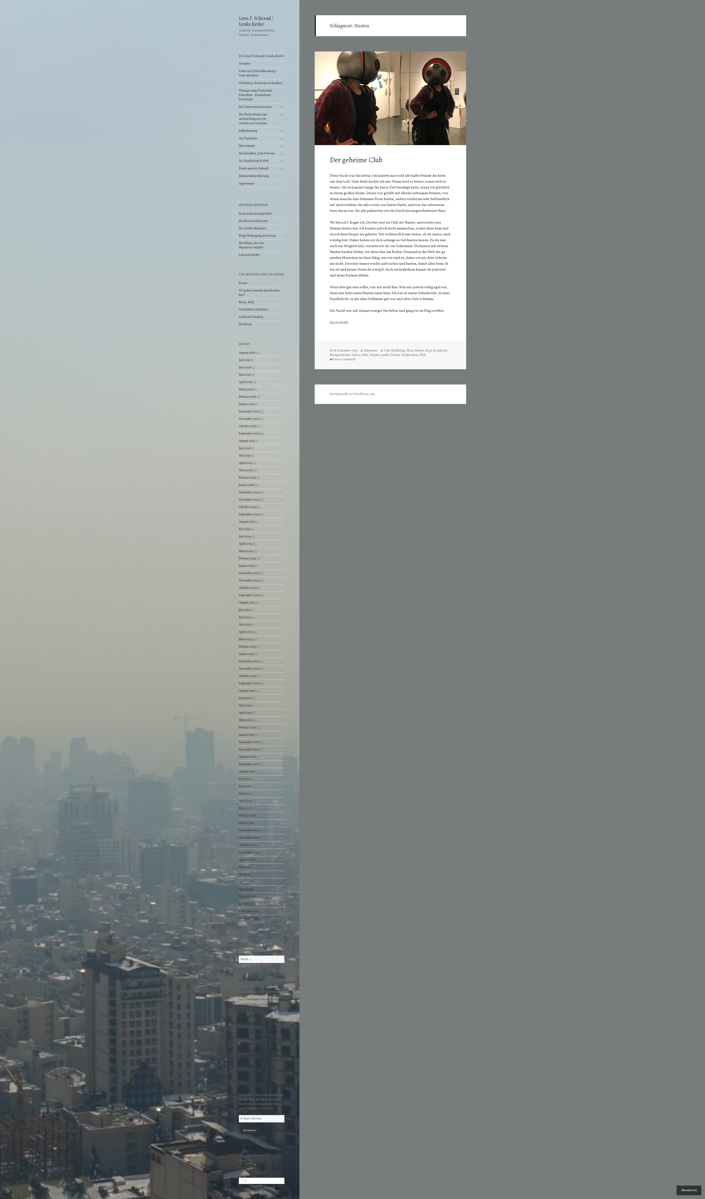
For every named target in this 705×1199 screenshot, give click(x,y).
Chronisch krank (255, 989)
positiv (385, 355)
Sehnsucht (243, 1055)
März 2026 (246, 390)
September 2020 (249, 853)
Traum (245, 1065)
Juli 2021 (244, 779)
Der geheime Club (356, 160)
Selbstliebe (260, 1055)
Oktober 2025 (247, 426)
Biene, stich (246, 302)
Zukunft (269, 1066)
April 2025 (245, 463)
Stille (251, 1060)
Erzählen (257, 994)
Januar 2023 (246, 654)
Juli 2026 (244, 360)
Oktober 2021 (247, 757)
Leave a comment (344, 359)
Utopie (255, 1066)
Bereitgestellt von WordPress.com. (352, 394)
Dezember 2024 (249, 492)
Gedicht (264, 999)
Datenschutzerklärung (254, 176)
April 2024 (246, 544)
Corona (267, 989)
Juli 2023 (244, 610)
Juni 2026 (245, 368)
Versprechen (409, 355)
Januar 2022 (246, 735)
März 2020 (246, 889)
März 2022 (246, 720)
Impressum (246, 184)
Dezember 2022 (249, 661)
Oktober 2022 (247, 676)
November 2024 (249, 500)
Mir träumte (247, 146)
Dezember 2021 (249, 742)
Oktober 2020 (248, 845)
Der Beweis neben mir (253, 221)
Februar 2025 (247, 478)
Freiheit (252, 999)
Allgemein (370, 351)
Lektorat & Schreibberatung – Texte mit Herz (258, 73)
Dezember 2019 (249, 911)
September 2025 (249, 434)
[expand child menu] (281, 107)
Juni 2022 (245, 698)
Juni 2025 (245, 448)
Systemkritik (275, 1060)
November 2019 (249, 919)
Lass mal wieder (249, 255)
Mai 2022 (245, 706)
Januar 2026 (247, 404)
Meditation (244, 1044)
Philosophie (268, 1044)
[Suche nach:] (261, 959)
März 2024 (246, 551)
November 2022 (249, 669)
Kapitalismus (253, 1009)
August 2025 (247, 441)
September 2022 (249, 684)
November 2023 (249, 581)
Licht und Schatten (251, 317)
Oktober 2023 (247, 588)
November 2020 (249, 838)
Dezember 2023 (249, 573)
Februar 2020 (247, 897)
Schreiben (276, 1050)
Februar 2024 (247, 559)
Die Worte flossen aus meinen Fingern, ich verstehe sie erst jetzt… (254, 119)
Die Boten (245, 324)
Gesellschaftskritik (267, 1004)
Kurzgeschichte (248, 1032)
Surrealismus (260, 1060)
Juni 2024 (245, 537)
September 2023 (249, 595)
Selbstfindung (248, 131)
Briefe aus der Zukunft (254, 169)
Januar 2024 (247, 566)
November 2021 (249, 750)
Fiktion (242, 999)
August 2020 (247, 860)
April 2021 (245, 801)
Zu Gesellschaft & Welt (253, 161)
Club (387, 351)
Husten (419, 351)
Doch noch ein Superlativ (255, 214)
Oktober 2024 (248, 507)
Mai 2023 (245, 625)
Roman (266, 1050)
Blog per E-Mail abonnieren (261, 1086)
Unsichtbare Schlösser (253, 310)
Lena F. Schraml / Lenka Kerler (256, 21)
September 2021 (249, 764)
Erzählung (271, 993)
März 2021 (245, 808)
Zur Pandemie (248, 138)
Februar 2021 (247, 816)
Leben (264, 1032)
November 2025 (249, 419)
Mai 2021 (244, 794)
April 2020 (246, 882)
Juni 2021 (245, 786)
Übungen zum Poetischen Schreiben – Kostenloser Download (255, 95)
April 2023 (245, 632)
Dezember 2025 (249, 412)
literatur (243, 1038)
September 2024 (249, 515)
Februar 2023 (247, 647)
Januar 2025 (246, 485)
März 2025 (246, 470)
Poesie (243, 283)
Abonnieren (249, 1130)
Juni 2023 (245, 617)
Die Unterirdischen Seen (255, 107)
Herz (243, 1009)
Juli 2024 (244, 529)
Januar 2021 (246, 823)
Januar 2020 (247, 904)
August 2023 (247, 603)
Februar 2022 (247, 728)
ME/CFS (274, 1038)
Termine (244, 64)
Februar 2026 (247, 397)
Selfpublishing (272, 1055)
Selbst (252, 1055)
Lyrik (265, 1038)
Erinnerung (245, 994)
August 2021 (246, 772)
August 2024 (247, 522)
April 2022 (245, 713)
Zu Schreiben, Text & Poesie (257, 154)
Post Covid (256, 1050)
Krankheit (440, 351)
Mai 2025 (245, 456)
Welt (262, 1066)
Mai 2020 (245, 875)
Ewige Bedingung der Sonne (257, 236)
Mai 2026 (245, 375)
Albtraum (243, 989)
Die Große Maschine (252, 229)
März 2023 (246, 639)
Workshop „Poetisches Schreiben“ (261, 83)
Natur (252, 1044)
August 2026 (247, 353)
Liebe (275, 1032)
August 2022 (247, 691)
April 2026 (246, 382)
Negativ (374, 355)
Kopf (263, 1009)
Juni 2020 (245, 867)
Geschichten (247, 1004)
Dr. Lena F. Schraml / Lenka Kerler (261, 56)
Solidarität (244, 1060)
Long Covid (254, 1038)
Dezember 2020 (249, 830)
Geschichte (274, 999)
